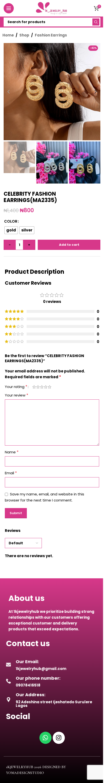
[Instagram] (59, 738)
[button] (8, 92)
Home (8, 35)
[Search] (95, 22)
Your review (16, 395)
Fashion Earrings (51, 35)
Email (11, 473)
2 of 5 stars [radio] (38, 387)
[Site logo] (52, 7)
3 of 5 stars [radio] (42, 387)
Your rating (16, 387)
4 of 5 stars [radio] (46, 387)
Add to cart (69, 244)
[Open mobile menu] (8, 8)
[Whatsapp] (45, 738)
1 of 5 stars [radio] (34, 387)
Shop (24, 35)
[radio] (11, 230)
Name (12, 452)
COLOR (10, 221)
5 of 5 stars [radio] (50, 387)
